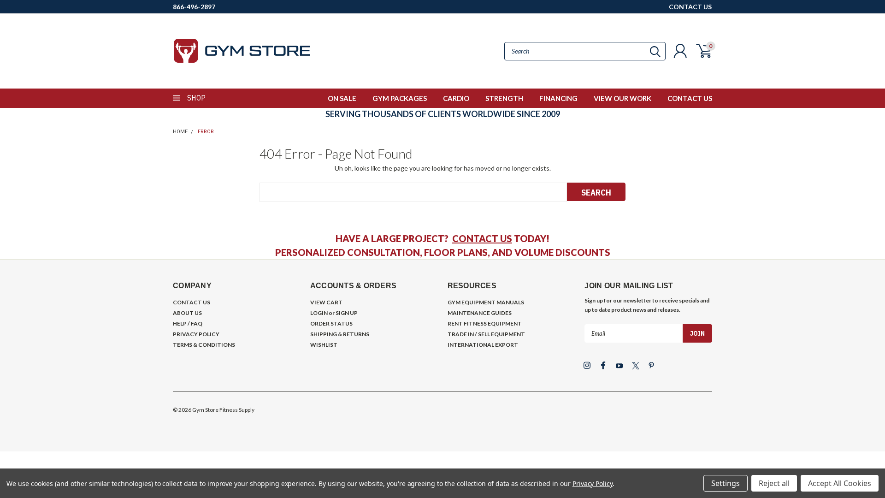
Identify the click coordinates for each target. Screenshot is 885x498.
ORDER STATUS (331, 323)
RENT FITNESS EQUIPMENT (485, 323)
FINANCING (558, 98)
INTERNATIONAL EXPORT (483, 344)
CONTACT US (690, 7)
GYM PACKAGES (399, 98)
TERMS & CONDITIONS (204, 344)
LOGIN (319, 312)
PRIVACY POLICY (196, 334)
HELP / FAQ (187, 323)
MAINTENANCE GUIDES (480, 312)
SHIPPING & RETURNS (339, 334)
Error (206, 132)
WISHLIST (323, 344)
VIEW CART (326, 302)
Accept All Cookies (839, 483)
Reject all (774, 483)
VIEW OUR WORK (622, 98)
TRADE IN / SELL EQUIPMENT (486, 334)
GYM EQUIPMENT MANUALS (486, 302)
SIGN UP (347, 312)
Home (180, 132)
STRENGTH (504, 98)
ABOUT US (187, 312)
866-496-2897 (194, 7)
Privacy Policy (592, 483)
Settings (725, 483)
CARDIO (456, 98)
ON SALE (342, 98)
